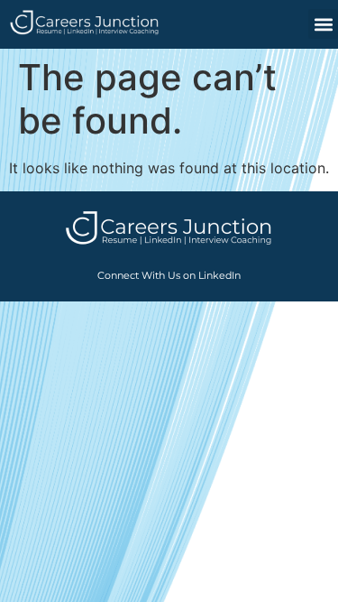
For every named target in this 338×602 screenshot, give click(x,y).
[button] (323, 24)
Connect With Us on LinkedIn (169, 275)
